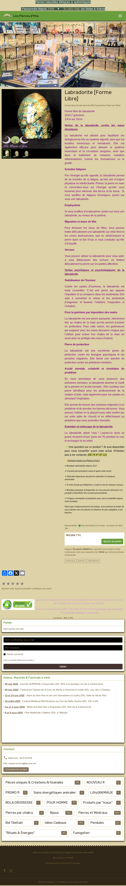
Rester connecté (15, 654)
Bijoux (54, 813)
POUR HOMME (57, 802)
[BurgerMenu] (120, 15)
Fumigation (81, 833)
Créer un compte (10, 660)
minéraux (70, 561)
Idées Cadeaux (55, 823)
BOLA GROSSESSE (19, 802)
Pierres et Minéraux (92, 813)
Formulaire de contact (16, 769)
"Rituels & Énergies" (20, 833)
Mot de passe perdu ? (26, 660)
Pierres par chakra (19, 813)
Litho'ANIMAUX (101, 792)
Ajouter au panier (112, 541)
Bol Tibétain (14, 823)
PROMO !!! (12, 792)
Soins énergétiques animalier (55, 792)
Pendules (97, 823)
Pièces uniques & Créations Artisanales (34, 782)
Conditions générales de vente (73, 882)
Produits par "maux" (98, 802)
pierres (81, 561)
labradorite (93, 561)
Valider (63, 666)
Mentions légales (46, 882)
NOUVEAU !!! (95, 782)
